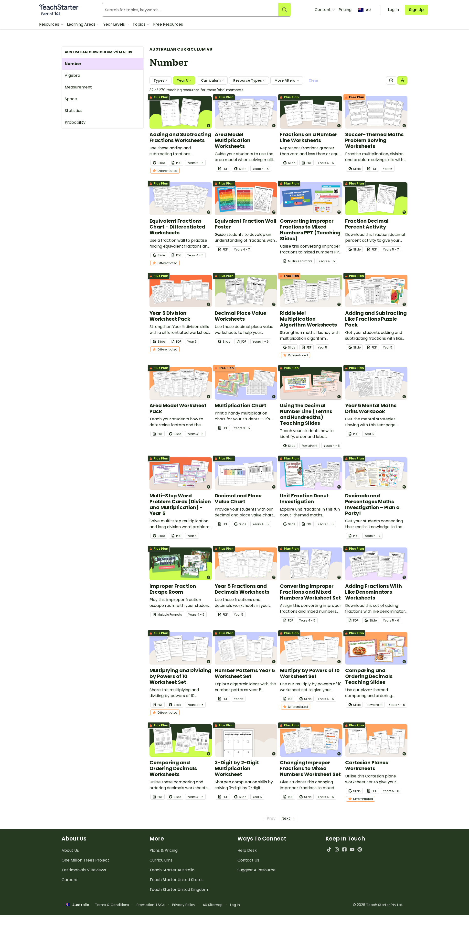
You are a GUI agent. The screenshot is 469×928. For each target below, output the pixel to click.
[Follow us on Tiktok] (329, 849)
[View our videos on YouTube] (352, 849)
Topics (139, 24)
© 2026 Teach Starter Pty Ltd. (378, 904)
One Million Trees (85, 860)
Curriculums (160, 860)
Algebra (72, 75)
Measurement (78, 87)
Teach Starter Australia (171, 870)
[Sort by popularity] (402, 80)
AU (368, 9)
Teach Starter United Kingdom (178, 889)
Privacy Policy (183, 904)
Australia (79, 904)
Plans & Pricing (163, 850)
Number (73, 63)
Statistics (73, 110)
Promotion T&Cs (151, 904)
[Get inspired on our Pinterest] (359, 849)
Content (323, 9)
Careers (69, 880)
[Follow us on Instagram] (337, 849)
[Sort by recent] (391, 80)
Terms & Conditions (112, 904)
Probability (75, 122)
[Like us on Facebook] (344, 849)
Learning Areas (81, 24)
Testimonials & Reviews (84, 870)
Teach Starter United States (176, 880)
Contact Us (248, 860)
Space (71, 99)
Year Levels (114, 24)
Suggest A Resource (256, 870)
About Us (70, 850)
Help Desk (247, 850)
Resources (49, 24)
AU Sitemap (213, 904)
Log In (235, 904)
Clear (314, 80)
